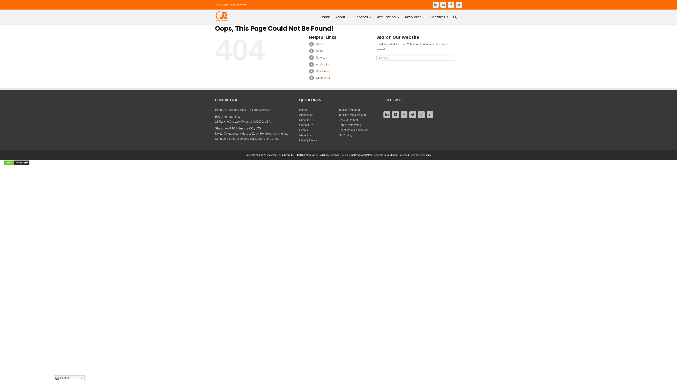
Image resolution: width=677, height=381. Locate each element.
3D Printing (345, 135)
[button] (455, 17)
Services (321, 57)
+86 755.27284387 (260, 109)
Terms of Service (417, 155)
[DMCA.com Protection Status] (17, 162)
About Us (305, 135)
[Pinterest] (430, 114)
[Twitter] (412, 114)
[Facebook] (404, 114)
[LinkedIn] (386, 114)
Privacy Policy (308, 140)
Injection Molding (349, 109)
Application (323, 64)
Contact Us (323, 77)
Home (320, 44)
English (64, 377)
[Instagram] (421, 114)
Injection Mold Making (352, 114)
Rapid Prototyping (349, 124)
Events (303, 130)
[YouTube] (395, 114)
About (319, 50)
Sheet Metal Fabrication (353, 130)
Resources (323, 71)
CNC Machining (348, 119)
